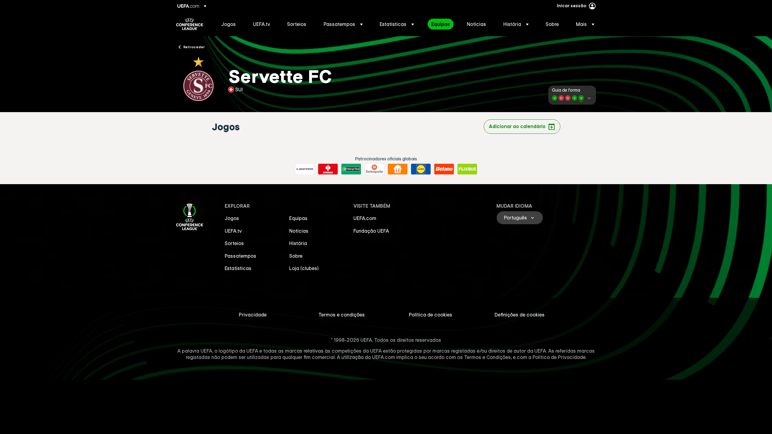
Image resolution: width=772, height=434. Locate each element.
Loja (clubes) (304, 268)
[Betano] (444, 169)
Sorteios (234, 243)
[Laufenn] (305, 169)
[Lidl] (421, 169)
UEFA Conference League (189, 24)
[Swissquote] (374, 169)
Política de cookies (430, 314)
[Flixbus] (467, 169)
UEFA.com (364, 218)
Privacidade (253, 314)
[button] (343, 24)
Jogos (232, 218)
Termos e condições (341, 314)
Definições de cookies (520, 314)
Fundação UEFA (371, 231)
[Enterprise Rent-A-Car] (351, 169)
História (298, 243)
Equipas (298, 218)
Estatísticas (238, 268)
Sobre (295, 256)
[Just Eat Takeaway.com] (397, 169)
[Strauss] (328, 169)
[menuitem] (229, 24)
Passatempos (240, 256)
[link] (228, 24)
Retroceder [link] (194, 47)
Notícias (298, 231)
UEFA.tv (233, 231)
